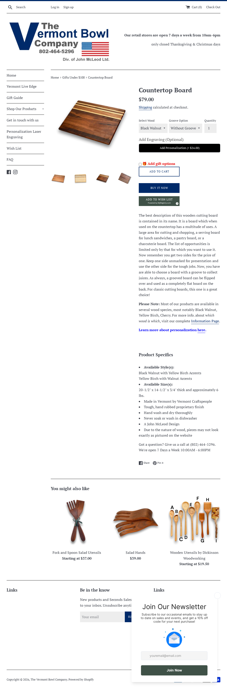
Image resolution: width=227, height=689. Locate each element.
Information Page (205, 321)
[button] (159, 201)
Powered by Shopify (81, 679)
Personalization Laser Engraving (24, 134)
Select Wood (147, 121)
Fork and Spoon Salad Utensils (77, 552)
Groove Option (178, 121)
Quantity (210, 121)
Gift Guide (15, 97)
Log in (55, 7)
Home (11, 75)
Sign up (68, 7)
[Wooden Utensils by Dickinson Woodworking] (194, 521)
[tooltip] (176, 203)
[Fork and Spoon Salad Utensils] (77, 521)
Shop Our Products (25, 108)
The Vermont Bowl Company (49, 679)
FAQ (10, 159)
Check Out (213, 7)
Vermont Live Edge (22, 86)
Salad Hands (135, 552)
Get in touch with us (23, 120)
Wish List (14, 148)
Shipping (145, 107)
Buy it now (159, 188)
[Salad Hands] (136, 521)
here (201, 329)
